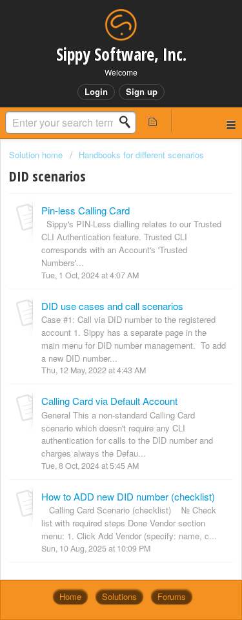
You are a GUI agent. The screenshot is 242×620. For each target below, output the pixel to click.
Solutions (119, 596)
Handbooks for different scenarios (141, 155)
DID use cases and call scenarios (112, 306)
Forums (171, 596)
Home (70, 596)
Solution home (37, 155)
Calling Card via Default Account (109, 401)
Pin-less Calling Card (85, 210)
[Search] (128, 122)
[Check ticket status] (153, 121)
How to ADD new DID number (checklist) (128, 496)
